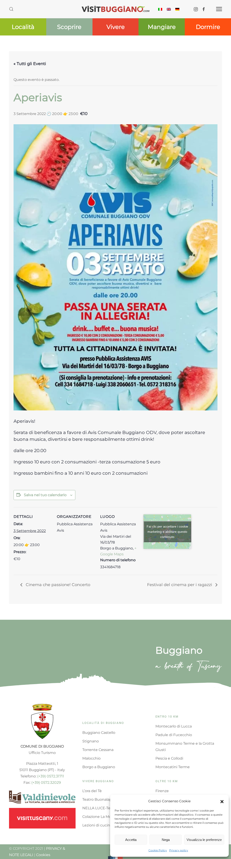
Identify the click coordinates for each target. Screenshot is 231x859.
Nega (166, 840)
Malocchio (91, 758)
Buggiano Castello (98, 732)
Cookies (43, 855)
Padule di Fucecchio (173, 735)
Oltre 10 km (166, 781)
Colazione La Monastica (103, 816)
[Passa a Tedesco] (177, 9)
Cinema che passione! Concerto (57, 584)
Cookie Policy (157, 850)
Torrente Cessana (97, 750)
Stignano (90, 741)
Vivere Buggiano (98, 781)
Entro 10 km (166, 716)
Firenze (162, 791)
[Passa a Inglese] (168, 9)
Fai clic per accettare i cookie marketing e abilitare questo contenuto (167, 531)
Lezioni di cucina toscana (104, 825)
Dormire (208, 27)
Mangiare (162, 27)
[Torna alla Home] (115, 9)
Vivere (115, 27)
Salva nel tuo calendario (45, 495)
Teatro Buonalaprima (101, 799)
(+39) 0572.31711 (50, 776)
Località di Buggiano (103, 723)
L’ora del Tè (92, 791)
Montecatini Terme (172, 767)
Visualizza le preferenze (204, 840)
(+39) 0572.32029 (46, 782)
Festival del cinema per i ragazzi (180, 584)
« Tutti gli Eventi (30, 63)
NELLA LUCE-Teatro (100, 808)
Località (23, 27)
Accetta (130, 840)
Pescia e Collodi (169, 758)
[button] (222, 801)
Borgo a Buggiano (98, 767)
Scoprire (69, 27)
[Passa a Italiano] (160, 9)
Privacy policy (178, 850)
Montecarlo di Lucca (173, 726)
